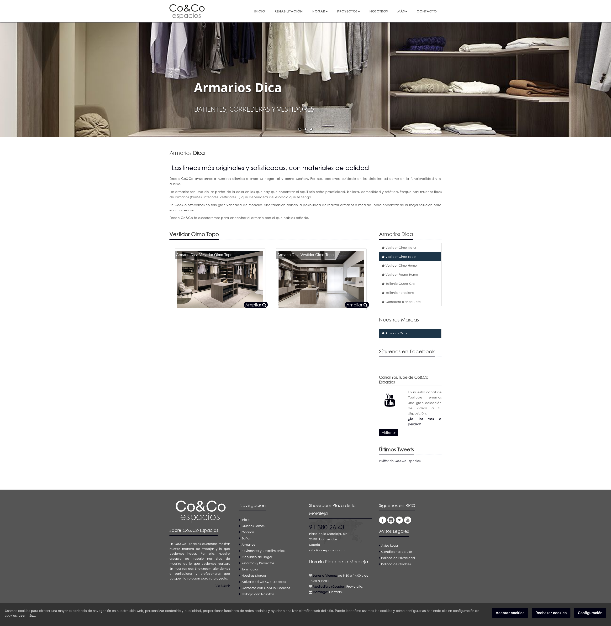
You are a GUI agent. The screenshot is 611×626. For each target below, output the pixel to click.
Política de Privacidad (398, 558)
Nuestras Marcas (254, 575)
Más (401, 11)
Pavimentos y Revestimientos (263, 551)
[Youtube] (407, 520)
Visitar (387, 432)
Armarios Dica (396, 333)
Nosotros (378, 11)
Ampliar (253, 304)
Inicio (259, 11)
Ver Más (221, 585)
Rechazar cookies (551, 612)
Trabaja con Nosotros (258, 594)
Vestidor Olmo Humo (401, 265)
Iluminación (250, 569)
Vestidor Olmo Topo (400, 257)
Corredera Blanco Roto (403, 302)
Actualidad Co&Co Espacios (264, 582)
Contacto (427, 11)
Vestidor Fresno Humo (401, 274)
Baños (246, 538)
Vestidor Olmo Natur (400, 247)
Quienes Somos (253, 526)
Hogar (318, 11)
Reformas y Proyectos (258, 563)
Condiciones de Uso (396, 552)
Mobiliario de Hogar (257, 557)
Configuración (590, 612)
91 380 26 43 (326, 527)
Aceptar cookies (510, 612)
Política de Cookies (396, 564)
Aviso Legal (390, 545)
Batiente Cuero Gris (400, 283)
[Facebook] (382, 520)
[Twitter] (399, 520)
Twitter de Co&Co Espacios (400, 461)
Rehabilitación (289, 11)
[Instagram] (391, 520)
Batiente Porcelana (399, 293)
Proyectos (347, 11)
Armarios (248, 544)
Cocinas (248, 532)
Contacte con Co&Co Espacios (266, 588)
